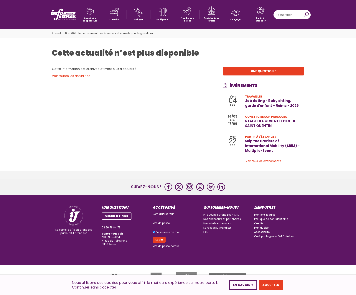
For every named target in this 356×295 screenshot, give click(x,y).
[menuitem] (90, 14)
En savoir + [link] (243, 285)
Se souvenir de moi (167, 232)
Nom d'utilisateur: (163, 214)
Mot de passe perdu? (166, 246)
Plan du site (261, 228)
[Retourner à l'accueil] (63, 14)
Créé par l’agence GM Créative (274, 236)
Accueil (56, 33)
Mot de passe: (161, 223)
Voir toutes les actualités (71, 76)
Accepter (270, 285)
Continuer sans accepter (96, 287)
